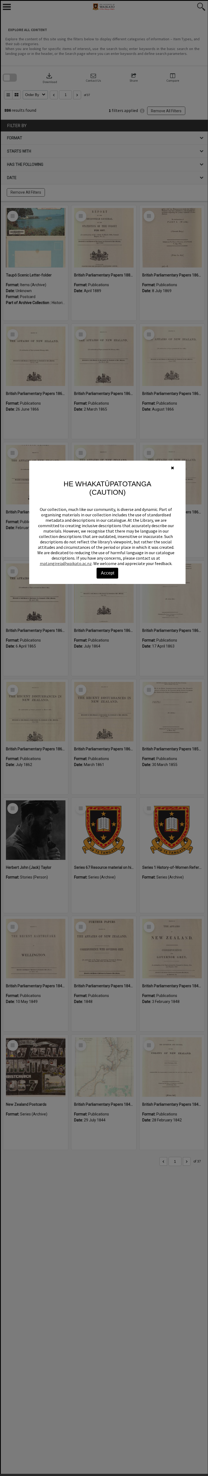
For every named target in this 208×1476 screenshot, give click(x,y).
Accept (107, 573)
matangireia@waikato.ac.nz (66, 563)
